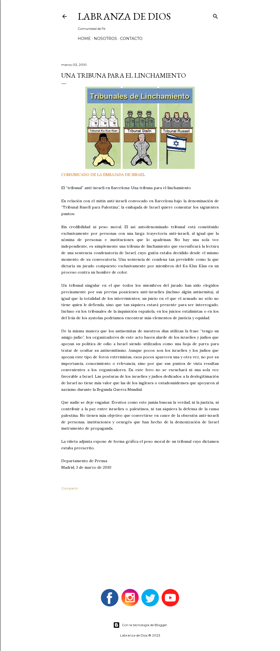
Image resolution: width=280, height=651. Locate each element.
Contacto (131, 38)
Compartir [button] (69, 488)
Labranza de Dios (124, 16)
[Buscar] (215, 15)
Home (84, 38)
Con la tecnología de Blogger (144, 625)
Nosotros (105, 38)
